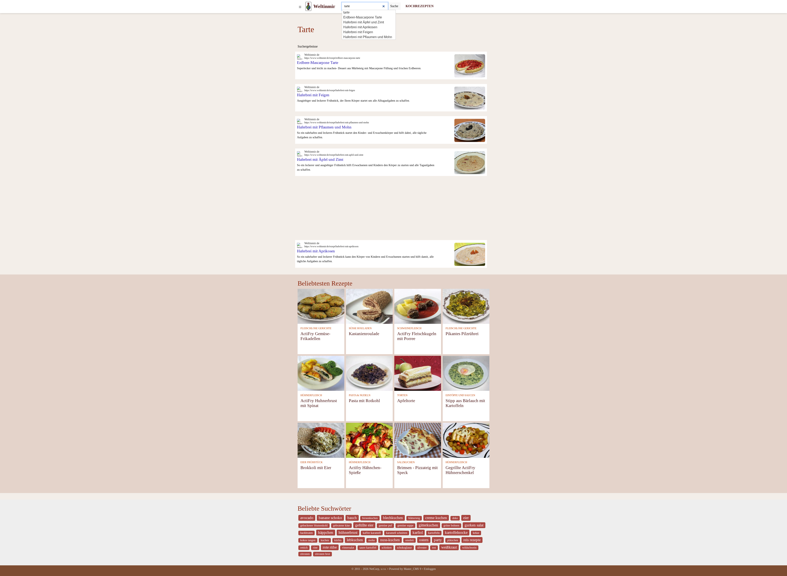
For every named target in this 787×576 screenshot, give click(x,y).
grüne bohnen (451, 525)
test (434, 547)
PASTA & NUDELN (359, 395)
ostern (424, 540)
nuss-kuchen (390, 540)
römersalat (348, 547)
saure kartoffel (367, 547)
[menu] (300, 6)
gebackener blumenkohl (314, 525)
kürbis (337, 540)
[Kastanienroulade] (369, 306)
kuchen (325, 540)
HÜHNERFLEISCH (311, 395)
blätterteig (414, 518)
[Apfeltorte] (417, 373)
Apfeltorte (406, 400)
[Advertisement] (393, 209)
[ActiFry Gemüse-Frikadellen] (321, 306)
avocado (306, 518)
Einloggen (430, 568)
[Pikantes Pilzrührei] (466, 306)
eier (466, 518)
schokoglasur (404, 547)
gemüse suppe (405, 525)
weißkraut (449, 547)
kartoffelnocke (456, 532)
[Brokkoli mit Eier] (321, 440)
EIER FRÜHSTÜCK (311, 462)
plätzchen (452, 540)
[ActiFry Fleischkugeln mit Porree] (417, 306)
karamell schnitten (396, 532)
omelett (409, 540)
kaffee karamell (372, 532)
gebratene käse (341, 525)
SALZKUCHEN (406, 462)
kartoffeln (434, 532)
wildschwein (469, 547)
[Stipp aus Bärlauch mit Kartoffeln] (466, 373)
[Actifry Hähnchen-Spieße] (369, 440)
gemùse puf (385, 525)
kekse (476, 532)
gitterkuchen (428, 525)
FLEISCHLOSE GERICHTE (315, 328)
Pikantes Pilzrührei (462, 333)
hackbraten (306, 532)
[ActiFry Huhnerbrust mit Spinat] (321, 373)
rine (315, 547)
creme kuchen (436, 518)
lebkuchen (355, 540)
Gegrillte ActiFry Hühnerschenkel (460, 470)
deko (455, 518)
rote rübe (330, 547)
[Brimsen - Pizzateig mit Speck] (417, 440)
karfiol (418, 532)
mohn (371, 540)
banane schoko (330, 518)
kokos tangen (307, 540)
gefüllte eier (364, 525)
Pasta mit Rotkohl (364, 400)
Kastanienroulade (364, 333)
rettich (304, 547)
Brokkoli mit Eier (315, 467)
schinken (387, 547)
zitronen (305, 554)
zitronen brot (322, 554)
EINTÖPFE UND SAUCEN (460, 395)
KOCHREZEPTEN (420, 6)
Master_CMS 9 (412, 568)
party (438, 540)
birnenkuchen (370, 518)
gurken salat (474, 525)
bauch (352, 518)
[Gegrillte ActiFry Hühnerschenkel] (466, 440)
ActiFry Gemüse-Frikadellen (315, 336)
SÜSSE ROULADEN (360, 328)
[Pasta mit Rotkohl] (369, 373)
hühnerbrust (348, 532)
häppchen (325, 532)
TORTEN (402, 395)
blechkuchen (393, 518)
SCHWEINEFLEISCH (409, 328)
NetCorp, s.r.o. (378, 568)
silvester (422, 547)
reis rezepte (472, 540)
